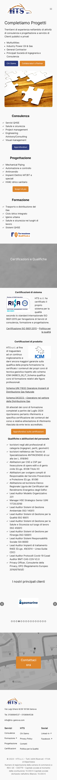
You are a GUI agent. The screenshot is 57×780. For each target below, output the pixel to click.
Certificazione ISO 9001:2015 (21, 328)
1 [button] (12, 621)
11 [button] (35, 621)
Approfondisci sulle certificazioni (28, 431)
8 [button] (28, 621)
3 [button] (16, 621)
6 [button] (24, 621)
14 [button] (43, 621)
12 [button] (38, 621)
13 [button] (40, 621)
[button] (2, 604)
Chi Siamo (11, 63)
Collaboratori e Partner (32, 63)
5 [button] (21, 621)
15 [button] (45, 621)
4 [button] (19, 621)
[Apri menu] (50, 9)
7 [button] (26, 621)
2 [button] (14, 621)
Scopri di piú (20, 189)
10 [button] (33, 621)
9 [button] (31, 621)
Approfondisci (20, 147)
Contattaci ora (28, 662)
